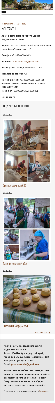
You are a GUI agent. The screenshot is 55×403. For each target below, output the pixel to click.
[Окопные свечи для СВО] (27, 151)
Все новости (41, 332)
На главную (7, 23)
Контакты (21, 23)
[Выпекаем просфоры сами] (27, 299)
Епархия (43, 391)
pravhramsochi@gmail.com (26, 61)
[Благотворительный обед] (27, 229)
